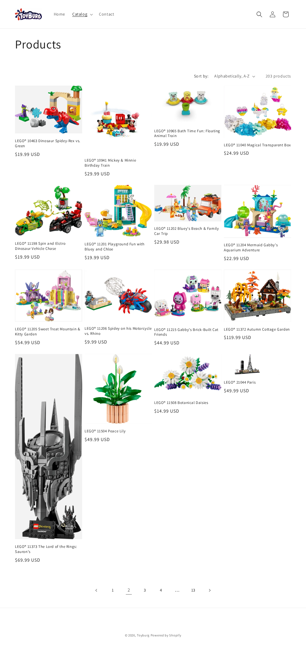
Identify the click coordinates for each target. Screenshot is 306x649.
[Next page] (209, 590)
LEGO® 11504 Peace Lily (105, 431)
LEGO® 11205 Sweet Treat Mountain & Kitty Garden (47, 332)
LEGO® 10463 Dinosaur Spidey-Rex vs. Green (47, 143)
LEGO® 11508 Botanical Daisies (181, 402)
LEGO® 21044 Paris (239, 382)
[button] (82, 14)
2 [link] (129, 590)
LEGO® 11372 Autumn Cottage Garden (257, 329)
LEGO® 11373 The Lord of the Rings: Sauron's (46, 549)
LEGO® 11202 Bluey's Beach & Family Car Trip (186, 231)
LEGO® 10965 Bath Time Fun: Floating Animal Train (187, 134)
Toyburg (143, 635)
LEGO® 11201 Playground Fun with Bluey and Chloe (115, 247)
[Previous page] (96, 590)
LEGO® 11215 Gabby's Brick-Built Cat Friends (186, 332)
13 (193, 590)
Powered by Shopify (166, 635)
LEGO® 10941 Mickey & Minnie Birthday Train (110, 163)
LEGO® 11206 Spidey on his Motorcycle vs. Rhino (118, 331)
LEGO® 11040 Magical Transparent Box (257, 145)
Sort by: (201, 76)
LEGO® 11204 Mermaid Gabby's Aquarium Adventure (251, 248)
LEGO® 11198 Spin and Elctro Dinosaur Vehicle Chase (40, 246)
